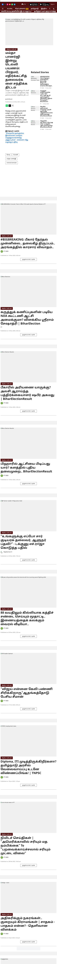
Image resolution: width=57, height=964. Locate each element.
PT (1, 327)
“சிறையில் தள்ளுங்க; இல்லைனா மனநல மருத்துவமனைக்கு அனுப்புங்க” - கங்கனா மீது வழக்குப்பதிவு (16, 137)
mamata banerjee (12, 162)
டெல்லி (15, 155)
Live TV (23, 4)
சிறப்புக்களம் (20, 9)
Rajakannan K (8, 552)
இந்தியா (44, 9)
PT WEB (6, 251)
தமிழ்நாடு (35, 9)
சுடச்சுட (10, 9)
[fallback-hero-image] (35, 78)
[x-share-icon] (10, 106)
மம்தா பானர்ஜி (11, 159)
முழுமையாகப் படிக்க (28, 259)
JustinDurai (8, 99)
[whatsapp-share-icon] (7, 106)
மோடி (8, 155)
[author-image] (2, 251)
